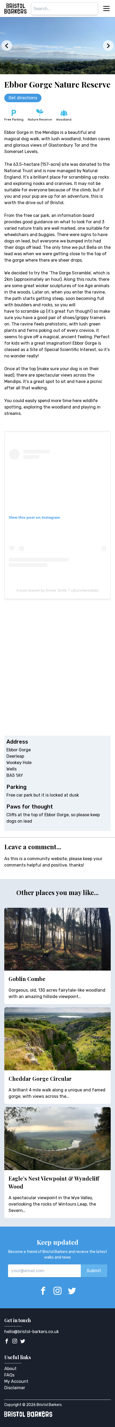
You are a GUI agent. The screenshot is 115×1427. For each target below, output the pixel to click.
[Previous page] (6, 45)
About (10, 1368)
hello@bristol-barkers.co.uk (31, 1331)
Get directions (23, 97)
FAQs (9, 1374)
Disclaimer (14, 1387)
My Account (16, 1381)
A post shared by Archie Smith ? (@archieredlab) (57, 590)
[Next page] (108, 45)
